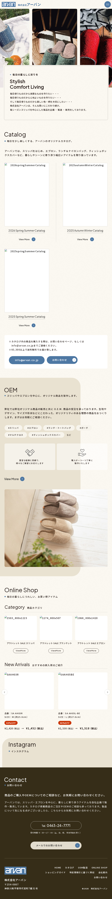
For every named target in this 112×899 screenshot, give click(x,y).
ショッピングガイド (55, 872)
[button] (4, 692)
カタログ (69, 867)
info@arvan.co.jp (26, 360)
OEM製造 (83, 867)
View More (11, 479)
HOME (58, 867)
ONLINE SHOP (100, 867)
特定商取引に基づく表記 (82, 872)
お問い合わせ (59, 359)
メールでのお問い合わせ (49, 845)
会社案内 (102, 872)
